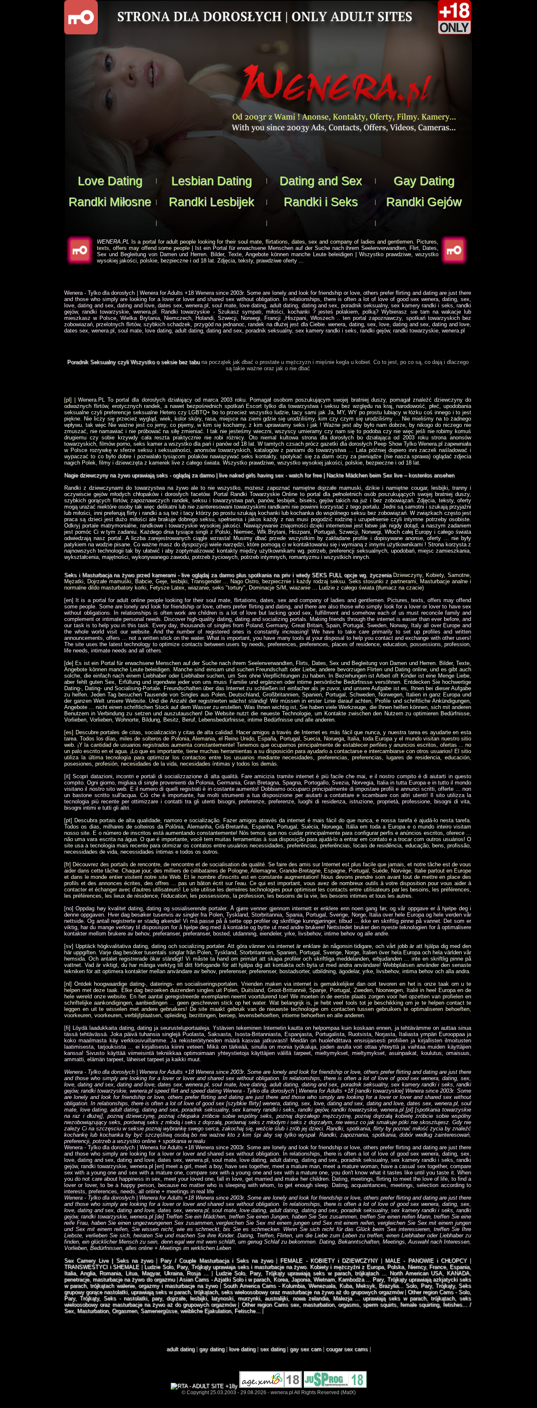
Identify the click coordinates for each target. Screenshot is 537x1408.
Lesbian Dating (211, 180)
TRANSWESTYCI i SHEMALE (101, 1267)
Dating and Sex (320, 180)
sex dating (272, 1349)
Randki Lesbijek (211, 201)
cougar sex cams (347, 1349)
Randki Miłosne (109, 201)
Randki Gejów (423, 201)
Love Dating (110, 180)
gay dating (211, 1349)
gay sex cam (305, 1349)
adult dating (181, 1349)
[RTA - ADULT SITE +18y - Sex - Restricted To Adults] (204, 1386)
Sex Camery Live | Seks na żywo (108, 1260)
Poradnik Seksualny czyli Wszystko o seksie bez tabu (133, 362)
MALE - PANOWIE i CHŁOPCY (426, 1260)
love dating (242, 1349)
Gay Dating (424, 180)
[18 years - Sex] (270, 1386)
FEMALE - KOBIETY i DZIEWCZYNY (329, 1260)
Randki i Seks (321, 201)
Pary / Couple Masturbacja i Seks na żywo (216, 1260)
